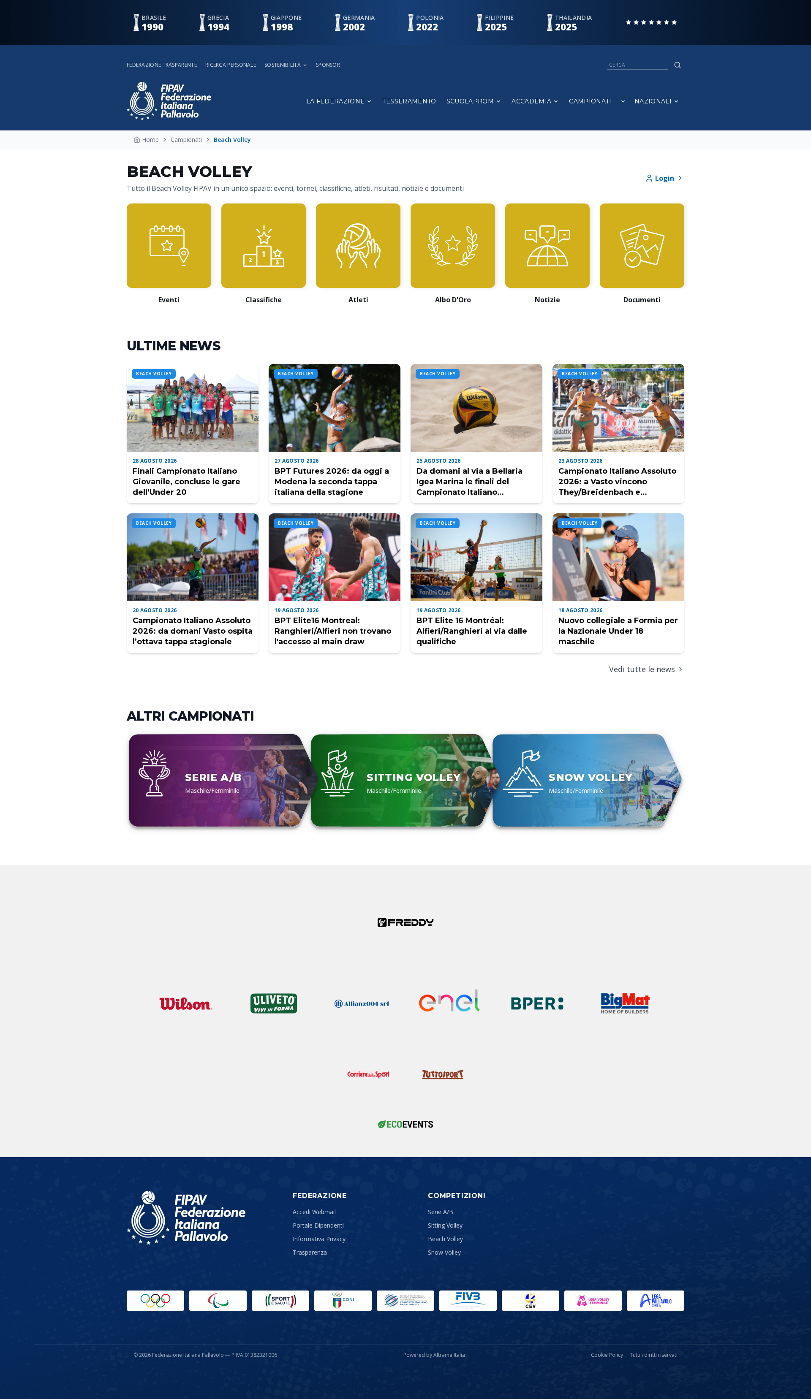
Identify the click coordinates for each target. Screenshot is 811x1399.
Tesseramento (409, 101)
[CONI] (343, 1301)
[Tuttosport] (442, 1074)
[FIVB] (468, 1301)
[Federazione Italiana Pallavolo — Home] (169, 101)
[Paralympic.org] (218, 1301)
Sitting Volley (445, 1225)
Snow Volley (444, 1252)
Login (664, 178)
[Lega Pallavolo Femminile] (593, 1301)
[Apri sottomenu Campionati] (623, 101)
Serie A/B (440, 1212)
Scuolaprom (470, 101)
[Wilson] (185, 1003)
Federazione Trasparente (162, 65)
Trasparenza (310, 1252)
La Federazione (335, 101)
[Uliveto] (273, 1003)
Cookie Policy (607, 1355)
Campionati (590, 101)
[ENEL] (449, 1003)
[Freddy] (405, 922)
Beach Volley (445, 1239)
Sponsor (328, 65)
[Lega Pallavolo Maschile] (655, 1301)
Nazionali (653, 101)
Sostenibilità (282, 65)
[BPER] (537, 1003)
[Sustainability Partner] (405, 1124)
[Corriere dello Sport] (368, 1074)
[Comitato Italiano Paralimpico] (405, 1301)
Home (150, 140)
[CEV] (530, 1301)
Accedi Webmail (314, 1212)
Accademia (531, 101)
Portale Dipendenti (318, 1225)
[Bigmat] (625, 1003)
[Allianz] (361, 1003)
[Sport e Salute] (280, 1301)
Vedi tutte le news (642, 669)
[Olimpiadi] (155, 1301)
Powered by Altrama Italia (434, 1354)
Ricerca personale (230, 65)
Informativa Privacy (319, 1239)
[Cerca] (677, 65)
